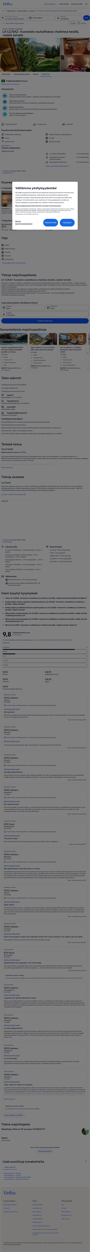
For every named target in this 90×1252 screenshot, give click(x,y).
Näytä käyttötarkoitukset (23, 222)
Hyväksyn (67, 222)
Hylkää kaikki (50, 222)
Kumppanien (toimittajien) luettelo (26, 214)
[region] (45, 206)
